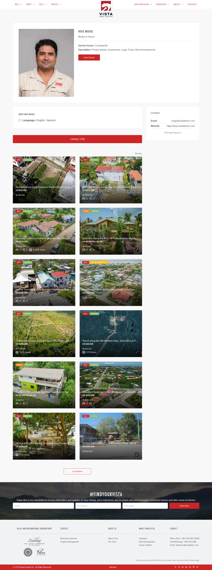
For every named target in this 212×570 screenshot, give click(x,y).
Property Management (69, 542)
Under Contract (99, 262)
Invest (54, 4)
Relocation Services (68, 538)
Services (161, 4)
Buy (17, 4)
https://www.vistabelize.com (181, 126)
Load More (77, 471)
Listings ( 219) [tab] (77, 139)
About (176, 4)
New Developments (147, 542)
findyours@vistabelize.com (187, 545)
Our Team (112, 542)
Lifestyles (143, 538)
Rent (29, 4)
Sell (41, 4)
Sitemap (112, 567)
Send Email (89, 57)
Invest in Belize (145, 545)
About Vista (113, 538)
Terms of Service (189, 560)
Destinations (141, 4)
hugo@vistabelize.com (183, 121)
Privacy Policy (176, 560)
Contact (192, 4)
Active (28, 160)
